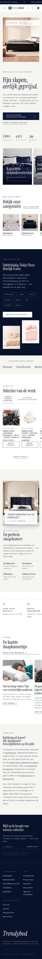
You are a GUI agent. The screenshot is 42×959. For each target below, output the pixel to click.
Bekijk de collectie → (17, 314)
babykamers (8, 779)
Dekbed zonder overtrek (15, 122)
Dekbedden (7, 892)
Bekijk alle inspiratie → (14, 652)
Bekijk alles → (21, 456)
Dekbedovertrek (9, 880)
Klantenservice (28, 876)
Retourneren (28, 888)
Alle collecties (31, 207)
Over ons (6, 905)
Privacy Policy (28, 880)
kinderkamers (26, 776)
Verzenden (27, 884)
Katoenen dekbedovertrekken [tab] (27, 398)
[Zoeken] (28, 8)
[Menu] (4, 8)
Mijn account (7, 916)
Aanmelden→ (32, 846)
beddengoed (10, 753)
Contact (6, 909)
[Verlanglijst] (32, 8)
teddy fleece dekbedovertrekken (23, 762)
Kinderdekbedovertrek (11, 884)
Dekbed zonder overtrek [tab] (8, 398)
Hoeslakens (7, 888)
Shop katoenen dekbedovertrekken (21, 116)
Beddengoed (7, 876)
